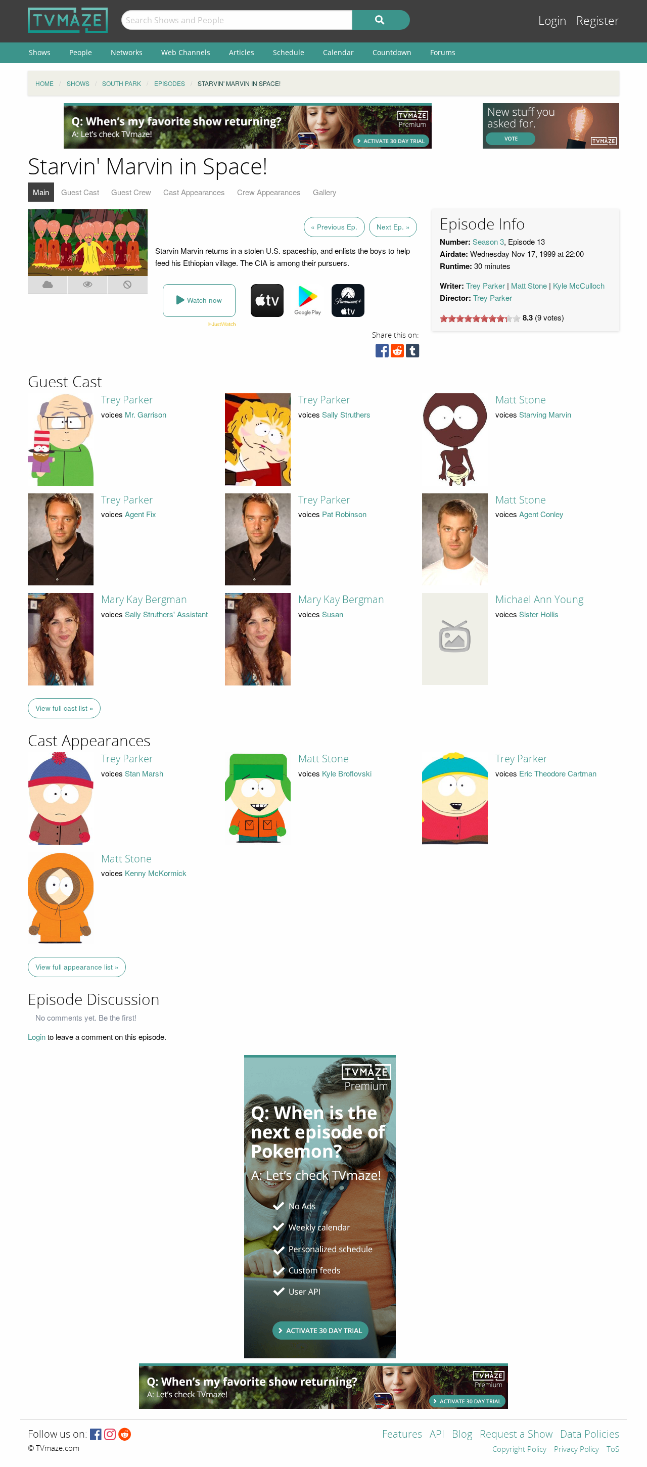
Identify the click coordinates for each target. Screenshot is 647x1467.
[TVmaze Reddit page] (124, 1435)
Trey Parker (485, 285)
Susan (332, 614)
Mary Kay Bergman (144, 599)
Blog (462, 1435)
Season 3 (488, 241)
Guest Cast (80, 192)
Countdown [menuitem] (392, 52)
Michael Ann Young (539, 599)
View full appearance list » (77, 967)
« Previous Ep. (334, 227)
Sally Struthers (346, 414)
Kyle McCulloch (579, 285)
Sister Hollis (539, 614)
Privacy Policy (576, 1450)
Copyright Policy (519, 1450)
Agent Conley (541, 514)
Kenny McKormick (156, 872)
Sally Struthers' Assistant (166, 614)
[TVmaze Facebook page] (96, 1435)
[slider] (480, 318)
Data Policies (589, 1435)
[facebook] (382, 353)
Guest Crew (131, 192)
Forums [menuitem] (442, 52)
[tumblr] (412, 353)
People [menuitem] (80, 52)
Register (597, 21)
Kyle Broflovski (347, 773)
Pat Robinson (344, 514)
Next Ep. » (393, 227)
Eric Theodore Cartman (557, 773)
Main (41, 192)
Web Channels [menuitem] (185, 52)
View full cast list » (64, 708)
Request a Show (516, 1435)
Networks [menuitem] (127, 52)
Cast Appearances (194, 192)
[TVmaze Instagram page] (110, 1435)
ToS (613, 1450)
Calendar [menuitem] (338, 52)
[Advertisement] (248, 126)
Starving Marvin (545, 414)
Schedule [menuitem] (288, 52)
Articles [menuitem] (241, 52)
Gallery (325, 192)
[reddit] (397, 353)
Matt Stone (529, 285)
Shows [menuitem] (40, 52)
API (437, 1435)
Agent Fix (140, 514)
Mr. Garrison (145, 414)
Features (402, 1435)
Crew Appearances (269, 192)
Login (552, 21)
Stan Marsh (144, 773)
